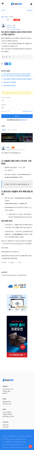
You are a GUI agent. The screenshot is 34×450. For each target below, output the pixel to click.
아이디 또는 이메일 (5, 97)
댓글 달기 (12, 262)
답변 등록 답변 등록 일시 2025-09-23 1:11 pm (15, 149)
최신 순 (9, 130)
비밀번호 (3, 104)
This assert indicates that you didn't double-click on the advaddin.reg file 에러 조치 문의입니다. (16, 75)
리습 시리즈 (6, 427)
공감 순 (14, 130)
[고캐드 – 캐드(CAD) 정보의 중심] (17, 4)
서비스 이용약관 (7, 412)
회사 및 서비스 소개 (8, 389)
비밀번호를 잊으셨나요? (27, 111)
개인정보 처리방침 (7, 414)
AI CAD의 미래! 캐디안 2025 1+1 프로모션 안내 (13, 275)
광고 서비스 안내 (7, 404)
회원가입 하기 (23, 120)
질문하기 (30, 10)
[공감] (2, 56)
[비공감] (6, 56)
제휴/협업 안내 (6, 402)
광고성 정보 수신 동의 (8, 416)
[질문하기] (30, 446)
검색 (4, 10)
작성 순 (4, 130)
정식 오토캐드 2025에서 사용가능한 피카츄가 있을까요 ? (18, 79)
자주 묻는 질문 (6, 391)
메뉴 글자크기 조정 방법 (9, 82)
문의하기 (5, 393)
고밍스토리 (5, 425)
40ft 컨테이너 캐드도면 (9, 85)
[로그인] (31, 4)
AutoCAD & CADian (15, 29)
